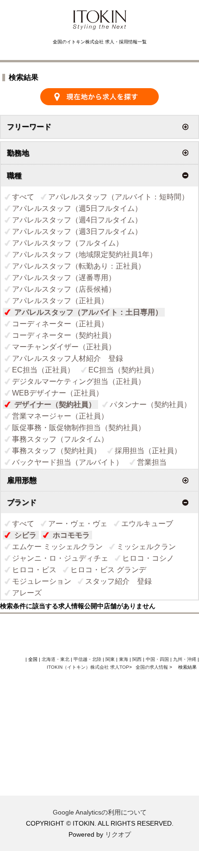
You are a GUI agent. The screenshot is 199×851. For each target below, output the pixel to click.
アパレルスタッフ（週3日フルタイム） (77, 231)
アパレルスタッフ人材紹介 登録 (67, 358)
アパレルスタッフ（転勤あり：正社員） (78, 266)
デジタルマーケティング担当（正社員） (78, 381)
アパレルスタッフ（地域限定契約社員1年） (84, 254)
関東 (110, 659)
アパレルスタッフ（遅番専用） (64, 278)
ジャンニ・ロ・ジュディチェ (60, 558)
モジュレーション (41, 581)
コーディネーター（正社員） (60, 324)
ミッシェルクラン (146, 547)
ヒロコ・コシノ (148, 558)
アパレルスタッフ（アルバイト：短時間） (118, 197)
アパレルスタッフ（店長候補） (64, 289)
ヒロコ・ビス (34, 570)
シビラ (25, 535)
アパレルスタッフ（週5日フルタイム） (77, 208)
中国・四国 (157, 659)
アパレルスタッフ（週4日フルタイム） (77, 220)
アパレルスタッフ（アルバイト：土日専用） (88, 312)
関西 (137, 659)
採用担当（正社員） (148, 451)
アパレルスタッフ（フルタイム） (67, 243)
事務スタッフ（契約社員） (56, 451)
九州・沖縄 (184, 659)
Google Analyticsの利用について (100, 812)
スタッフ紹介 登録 (118, 581)
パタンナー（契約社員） (150, 404)
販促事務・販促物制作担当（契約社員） (78, 427)
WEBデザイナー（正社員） (57, 393)
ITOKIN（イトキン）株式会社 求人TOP (88, 667)
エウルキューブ (147, 523)
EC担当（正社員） (43, 370)
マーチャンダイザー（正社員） (64, 347)
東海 (123, 659)
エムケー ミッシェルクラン (57, 547)
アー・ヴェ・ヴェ (77, 523)
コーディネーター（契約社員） (64, 335)
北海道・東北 (55, 659)
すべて (23, 197)
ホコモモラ (71, 535)
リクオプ (118, 834)
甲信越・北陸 (87, 659)
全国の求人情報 (152, 667)
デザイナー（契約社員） (55, 404)
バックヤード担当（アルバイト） (67, 462)
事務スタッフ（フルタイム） (60, 439)
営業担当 (152, 462)
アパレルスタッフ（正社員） (60, 301)
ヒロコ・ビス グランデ (108, 570)
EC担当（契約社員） (123, 370)
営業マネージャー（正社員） (60, 416)
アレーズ (27, 593)
